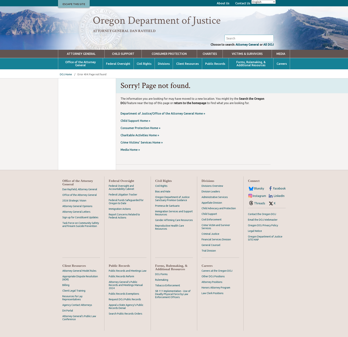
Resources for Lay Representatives (72, 298)
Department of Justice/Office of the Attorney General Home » (163, 113)
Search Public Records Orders (125, 313)
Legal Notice (255, 230)
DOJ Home (66, 74)
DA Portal (67, 310)
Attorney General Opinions (77, 206)
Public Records (215, 63)
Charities (210, 53)
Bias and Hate (162, 191)
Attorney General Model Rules (79, 270)
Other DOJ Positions (213, 276)
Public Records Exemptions (124, 293)
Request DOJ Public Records (125, 299)
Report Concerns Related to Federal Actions (124, 216)
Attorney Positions (212, 282)
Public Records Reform (121, 276)
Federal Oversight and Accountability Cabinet (121, 187)
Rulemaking (161, 279)
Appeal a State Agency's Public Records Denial (126, 306)
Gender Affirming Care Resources (174, 220)
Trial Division (209, 250)
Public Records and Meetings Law (127, 270)
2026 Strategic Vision (74, 200)
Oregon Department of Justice (157, 20)
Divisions (164, 63)
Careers (282, 63)
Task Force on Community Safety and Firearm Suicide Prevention (80, 225)
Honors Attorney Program (216, 287)
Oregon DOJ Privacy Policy (263, 225)
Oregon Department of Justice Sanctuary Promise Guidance (172, 199)
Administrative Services (215, 197)
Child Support (123, 53)
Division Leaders (211, 191)
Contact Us (242, 3)
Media (280, 53)
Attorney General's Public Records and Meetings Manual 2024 (126, 285)
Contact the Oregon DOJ (262, 214)
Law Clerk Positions (212, 293)
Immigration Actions (120, 208)
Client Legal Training (73, 290)
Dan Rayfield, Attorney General (79, 189)
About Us (223, 3)
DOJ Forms (161, 274)
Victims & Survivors (247, 53)
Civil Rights (144, 63)
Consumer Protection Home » (140, 128)
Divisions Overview (212, 185)
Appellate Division (212, 202)
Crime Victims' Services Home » (142, 142)
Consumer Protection (169, 53)
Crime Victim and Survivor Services (216, 227)
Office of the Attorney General (80, 64)
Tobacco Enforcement (167, 285)
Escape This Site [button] (74, 4)
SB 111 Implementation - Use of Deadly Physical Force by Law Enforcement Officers (172, 294)
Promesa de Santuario (167, 205)
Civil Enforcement (211, 219)
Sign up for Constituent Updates (80, 217)
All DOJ (268, 44)
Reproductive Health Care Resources (169, 227)
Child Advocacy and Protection (219, 208)
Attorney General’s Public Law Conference (79, 318)
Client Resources (187, 63)
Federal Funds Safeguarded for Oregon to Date (126, 202)
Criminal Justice (210, 233)
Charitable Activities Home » (140, 135)
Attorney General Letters (76, 211)
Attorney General (247, 44)
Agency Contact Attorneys (77, 305)
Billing (65, 285)
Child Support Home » (135, 120)
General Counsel (211, 245)
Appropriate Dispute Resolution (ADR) (80, 278)
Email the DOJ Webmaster (262, 219)
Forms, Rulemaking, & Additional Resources (251, 64)
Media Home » (130, 149)
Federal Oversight (118, 63)
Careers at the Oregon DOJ (217, 270)
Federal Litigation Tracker (123, 194)
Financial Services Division (216, 239)
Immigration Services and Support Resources (174, 213)
